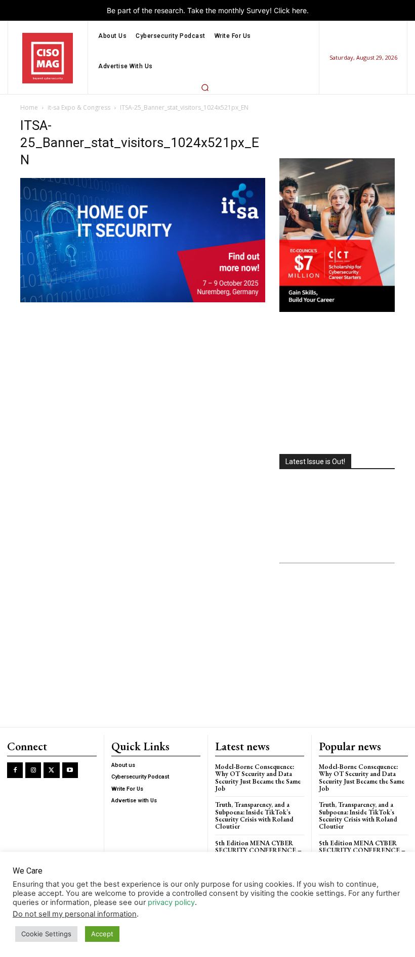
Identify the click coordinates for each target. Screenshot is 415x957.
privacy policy (171, 902)
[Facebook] (15, 770)
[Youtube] (70, 770)
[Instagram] (33, 770)
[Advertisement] (337, 384)
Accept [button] (102, 934)
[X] (51, 770)
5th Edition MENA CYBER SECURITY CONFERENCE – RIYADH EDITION (258, 850)
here (299, 10)
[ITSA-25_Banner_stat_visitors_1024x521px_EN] (142, 299)
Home (29, 107)
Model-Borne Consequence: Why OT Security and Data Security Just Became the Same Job (258, 777)
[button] (205, 87)
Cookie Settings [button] (46, 934)
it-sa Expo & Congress (79, 107)
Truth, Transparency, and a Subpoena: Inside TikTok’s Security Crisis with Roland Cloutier (254, 815)
